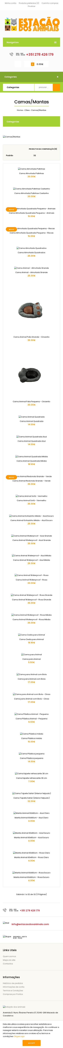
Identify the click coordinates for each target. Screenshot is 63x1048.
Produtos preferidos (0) (29, 3)
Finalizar (31, 6)
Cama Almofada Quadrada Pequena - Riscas (31, 232)
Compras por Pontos (13, 994)
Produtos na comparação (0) (43, 149)
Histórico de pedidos (13, 983)
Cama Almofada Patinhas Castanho (31, 193)
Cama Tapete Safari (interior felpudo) (31, 798)
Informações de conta (13, 987)
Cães (27, 110)
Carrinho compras (50, 3)
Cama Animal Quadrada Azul (32, 441)
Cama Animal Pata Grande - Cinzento (31, 337)
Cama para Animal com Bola (31, 679)
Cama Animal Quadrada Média (32, 461)
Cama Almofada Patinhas (31, 173)
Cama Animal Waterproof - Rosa (31, 579)
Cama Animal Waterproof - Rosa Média (31, 619)
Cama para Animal (31, 659)
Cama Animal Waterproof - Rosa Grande (31, 599)
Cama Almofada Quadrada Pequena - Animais (31, 213)
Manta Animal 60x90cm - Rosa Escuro (31, 877)
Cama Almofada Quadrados (31, 252)
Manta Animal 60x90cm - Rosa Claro (31, 857)
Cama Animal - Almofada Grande (31, 272)
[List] (11, 149)
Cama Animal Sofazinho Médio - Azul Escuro (31, 520)
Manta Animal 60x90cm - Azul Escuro (31, 837)
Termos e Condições (13, 990)
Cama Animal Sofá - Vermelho (31, 500)
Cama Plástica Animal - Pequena (31, 718)
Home (20, 110)
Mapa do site (9, 960)
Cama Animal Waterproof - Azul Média (31, 560)
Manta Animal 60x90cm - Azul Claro (31, 817)
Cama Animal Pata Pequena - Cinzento (31, 401)
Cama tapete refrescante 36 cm (31, 778)
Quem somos (9, 956)
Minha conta (10, 3)
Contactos (8, 963)
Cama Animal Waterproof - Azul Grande (31, 540)
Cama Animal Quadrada (31, 421)
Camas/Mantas (38, 110)
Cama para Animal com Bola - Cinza (31, 698)
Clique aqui (19, 1036)
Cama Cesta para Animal (31, 639)
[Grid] (7, 149)
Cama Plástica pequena (31, 758)
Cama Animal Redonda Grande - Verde (31, 480)
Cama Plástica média (31, 738)
